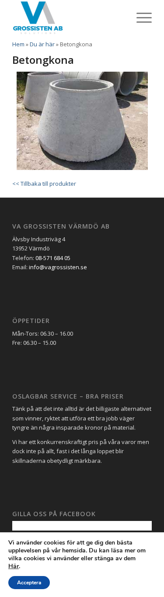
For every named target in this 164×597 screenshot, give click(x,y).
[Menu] (140, 17)
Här (13, 566)
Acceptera (29, 582)
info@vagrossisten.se (58, 267)
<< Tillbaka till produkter (44, 183)
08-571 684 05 (52, 258)
